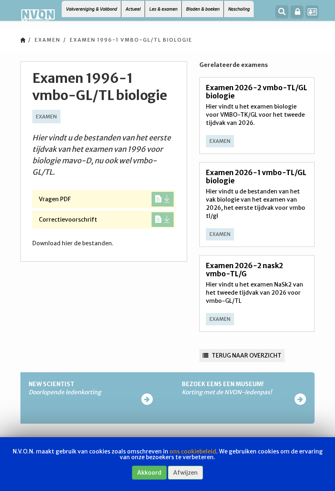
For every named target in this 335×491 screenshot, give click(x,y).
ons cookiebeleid (193, 451)
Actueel (133, 8)
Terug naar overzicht (245, 355)
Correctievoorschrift (68, 219)
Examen (47, 40)
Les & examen (163, 8)
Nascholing (239, 8)
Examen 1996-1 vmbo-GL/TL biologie (131, 40)
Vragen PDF (55, 199)
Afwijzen (185, 472)
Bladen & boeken (202, 8)
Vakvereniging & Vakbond (91, 8)
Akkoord (149, 472)
